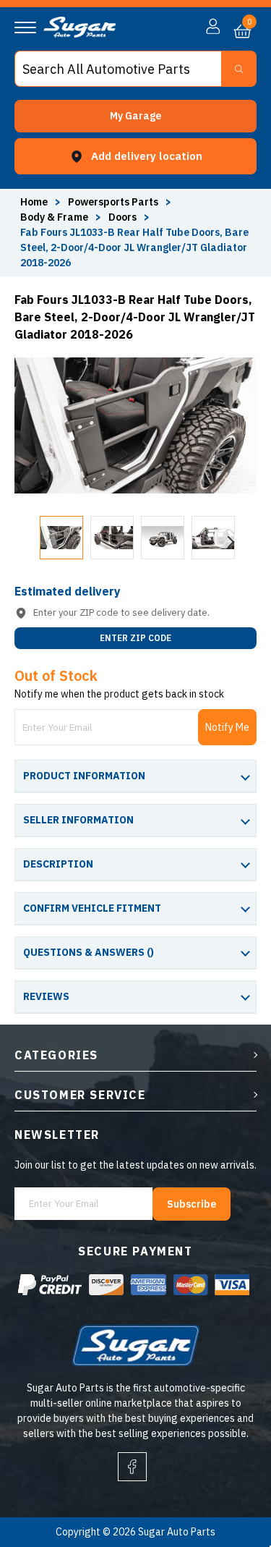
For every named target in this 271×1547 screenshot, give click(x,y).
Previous (47, 537)
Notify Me (227, 727)
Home (34, 201)
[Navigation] (25, 27)
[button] (135, 116)
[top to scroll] (228, 1475)
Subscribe (191, 1204)
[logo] (79, 34)
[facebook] (132, 1466)
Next (224, 537)
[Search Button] (239, 69)
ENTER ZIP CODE (135, 637)
